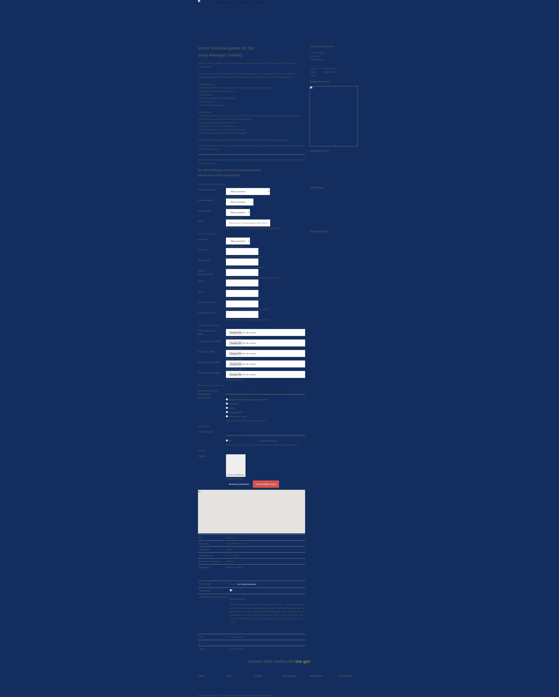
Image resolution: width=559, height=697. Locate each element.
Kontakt (259, 2)
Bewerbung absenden (239, 484)
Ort (200, 221)
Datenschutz (205, 432)
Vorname (203, 250)
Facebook (233, 404)
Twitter (231, 408)
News (232, 2)
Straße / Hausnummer (205, 272)
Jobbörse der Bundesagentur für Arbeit (247, 399)
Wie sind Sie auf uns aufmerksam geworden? (208, 394)
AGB (314, 690)
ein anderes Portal (237, 416)
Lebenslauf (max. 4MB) (209, 341)
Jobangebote (274, 2)
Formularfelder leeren (266, 484)
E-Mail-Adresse (206, 313)
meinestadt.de (235, 412)
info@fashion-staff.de (240, 643)
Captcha (202, 456)
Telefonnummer (207, 302)
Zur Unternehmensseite (246, 584)
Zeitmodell (204, 211)
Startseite (221, 2)
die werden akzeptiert (253, 441)
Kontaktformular (263, 683)
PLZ (201, 281)
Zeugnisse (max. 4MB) (209, 362)
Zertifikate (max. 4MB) (209, 373)
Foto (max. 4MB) (206, 352)
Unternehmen (245, 2)
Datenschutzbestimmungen (245, 441)
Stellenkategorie (207, 190)
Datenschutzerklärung (294, 683)
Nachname (204, 260)
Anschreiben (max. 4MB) (207, 332)
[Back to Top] (3, 670)
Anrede (202, 239)
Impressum (317, 683)
